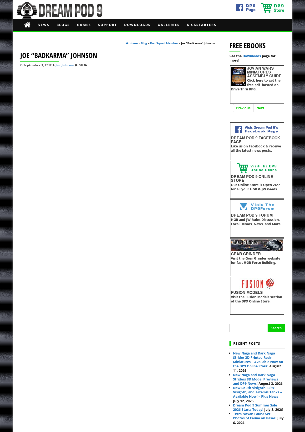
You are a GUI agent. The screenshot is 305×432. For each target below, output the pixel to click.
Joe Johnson (65, 65)
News (43, 24)
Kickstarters (201, 24)
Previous (243, 108)
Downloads (137, 24)
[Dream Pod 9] (27, 25)
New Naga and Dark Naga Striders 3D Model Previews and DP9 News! (255, 379)
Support (107, 24)
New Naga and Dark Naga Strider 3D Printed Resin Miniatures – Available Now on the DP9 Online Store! (258, 360)
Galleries (169, 24)
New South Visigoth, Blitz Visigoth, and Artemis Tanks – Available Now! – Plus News (257, 392)
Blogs (63, 24)
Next (260, 108)
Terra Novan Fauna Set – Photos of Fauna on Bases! (254, 415)
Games (84, 24)
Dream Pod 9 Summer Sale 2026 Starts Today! (255, 407)
